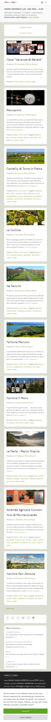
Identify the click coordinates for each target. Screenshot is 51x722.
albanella (38, 364)
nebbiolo (16, 479)
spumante (34, 137)
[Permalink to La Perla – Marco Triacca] (25, 439)
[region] (25, 705)
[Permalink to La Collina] (25, 217)
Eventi (16, 82)
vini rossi (36, 199)
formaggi (19, 686)
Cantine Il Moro (17, 398)
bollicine (38, 135)
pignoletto (27, 255)
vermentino (19, 199)
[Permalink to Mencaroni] (25, 97)
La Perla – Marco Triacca (23, 451)
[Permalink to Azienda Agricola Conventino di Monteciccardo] (25, 497)
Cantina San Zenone (21, 574)
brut (8, 137)
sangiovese (27, 196)
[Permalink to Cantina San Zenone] (25, 561)
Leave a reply (30, 82)
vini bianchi (28, 199)
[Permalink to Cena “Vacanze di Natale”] (25, 48)
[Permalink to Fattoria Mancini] (25, 329)
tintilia (14, 598)
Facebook (8, 618)
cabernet (38, 308)
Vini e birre (23, 135)
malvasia (31, 193)
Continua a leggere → (17, 130)
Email (33, 618)
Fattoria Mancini (18, 342)
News (22, 82)
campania (7, 683)
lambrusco (33, 686)
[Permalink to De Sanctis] (25, 273)
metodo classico (23, 137)
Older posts (9, 608)
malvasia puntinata (24, 311)
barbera (38, 252)
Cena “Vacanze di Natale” (24, 60)
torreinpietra (37, 196)
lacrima (29, 540)
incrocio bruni (20, 540)
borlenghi (31, 680)
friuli (24, 686)
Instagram (28, 618)
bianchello (10, 540)
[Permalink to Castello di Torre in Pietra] (25, 156)
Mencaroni (14, 110)
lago (27, 686)
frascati (9, 311)
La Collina (14, 230)
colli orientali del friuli (39, 683)
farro (8, 193)
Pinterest (18, 618)
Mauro (34, 115)
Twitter (13, 618)
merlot (37, 193)
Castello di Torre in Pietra (24, 169)
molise (9, 598)
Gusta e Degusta (33, 17)
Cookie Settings (25, 717)
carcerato (13, 683)
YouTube (23, 618)
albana (6, 680)
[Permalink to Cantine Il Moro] (25, 385)
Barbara (35, 64)
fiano (13, 193)
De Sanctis (14, 286)
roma (20, 196)
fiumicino (19, 193)
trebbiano (10, 199)
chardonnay (39, 596)
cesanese (38, 191)
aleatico (37, 537)
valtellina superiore (36, 479)
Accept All (25, 711)
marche (13, 137)
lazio (25, 193)
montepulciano (12, 196)
